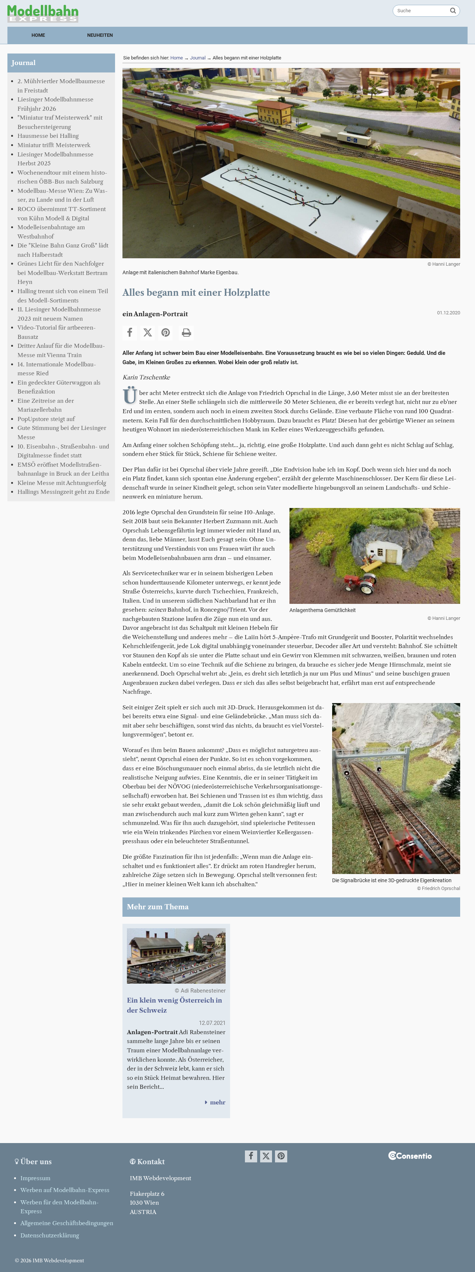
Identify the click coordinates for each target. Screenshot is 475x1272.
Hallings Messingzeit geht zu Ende (63, 491)
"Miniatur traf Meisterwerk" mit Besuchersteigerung (59, 122)
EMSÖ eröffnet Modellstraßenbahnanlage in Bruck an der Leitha (63, 469)
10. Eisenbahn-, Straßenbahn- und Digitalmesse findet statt (63, 451)
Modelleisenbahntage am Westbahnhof (51, 232)
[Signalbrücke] (396, 872)
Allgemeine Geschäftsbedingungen (66, 1223)
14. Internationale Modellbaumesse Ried (56, 369)
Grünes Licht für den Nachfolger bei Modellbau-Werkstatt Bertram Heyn (62, 272)
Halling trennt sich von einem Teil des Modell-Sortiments (62, 296)
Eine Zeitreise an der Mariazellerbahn (45, 405)
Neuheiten (100, 35)
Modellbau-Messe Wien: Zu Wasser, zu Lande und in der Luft (62, 195)
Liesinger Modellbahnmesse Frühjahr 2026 (55, 104)
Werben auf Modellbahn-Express (64, 1190)
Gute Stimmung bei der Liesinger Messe (61, 432)
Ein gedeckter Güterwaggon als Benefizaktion (59, 387)
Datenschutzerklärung (49, 1235)
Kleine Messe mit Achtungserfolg (61, 482)
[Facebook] (129, 333)
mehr (214, 1102)
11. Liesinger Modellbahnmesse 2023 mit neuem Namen (59, 314)
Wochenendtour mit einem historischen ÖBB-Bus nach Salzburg (62, 177)
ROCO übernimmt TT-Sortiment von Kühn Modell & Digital (61, 213)
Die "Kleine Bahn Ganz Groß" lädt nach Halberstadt (62, 250)
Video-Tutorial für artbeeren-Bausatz (56, 332)
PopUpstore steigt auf (46, 419)
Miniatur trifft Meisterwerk (54, 145)
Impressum (35, 1178)
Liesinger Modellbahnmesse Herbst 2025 (55, 159)
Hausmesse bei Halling (48, 135)
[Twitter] (147, 333)
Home (38, 35)
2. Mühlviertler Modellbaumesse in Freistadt (61, 86)
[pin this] (165, 333)
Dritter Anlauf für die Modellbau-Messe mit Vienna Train (61, 350)
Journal (198, 58)
